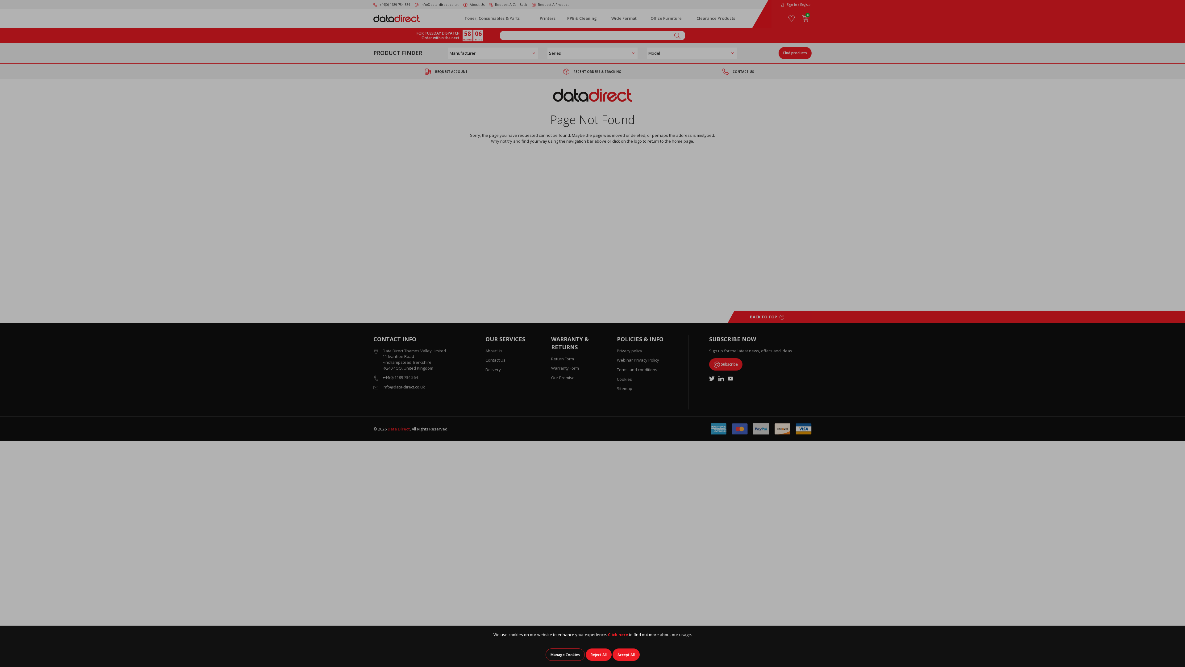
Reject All (599, 654)
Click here (618, 634)
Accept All (626, 654)
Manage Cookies (565, 654)
